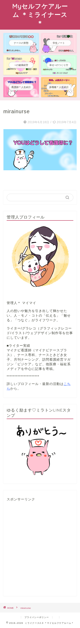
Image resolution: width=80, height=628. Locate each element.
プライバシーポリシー (36, 617)
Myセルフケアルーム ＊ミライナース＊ (40, 14)
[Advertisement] (40, 549)
